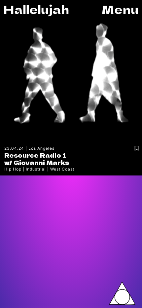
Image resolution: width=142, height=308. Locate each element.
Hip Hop (12, 169)
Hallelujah (36, 9)
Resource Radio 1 (35, 155)
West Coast (62, 169)
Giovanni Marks (41, 162)
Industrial (36, 169)
